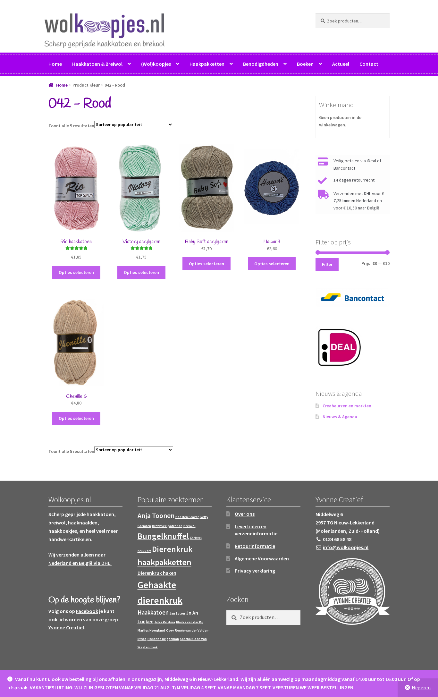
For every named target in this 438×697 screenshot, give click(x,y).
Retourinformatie (255, 546)
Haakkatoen (153, 612)
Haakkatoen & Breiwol (97, 64)
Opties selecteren (76, 272)
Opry (170, 630)
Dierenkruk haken (157, 573)
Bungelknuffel (163, 536)
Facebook (87, 611)
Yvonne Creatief (66, 627)
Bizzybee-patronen (167, 526)
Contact (368, 64)
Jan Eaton (177, 613)
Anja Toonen (156, 515)
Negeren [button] (421, 687)
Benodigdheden (260, 64)
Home (55, 64)
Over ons (245, 514)
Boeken (305, 64)
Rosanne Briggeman (163, 639)
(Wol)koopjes (156, 64)
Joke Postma (165, 622)
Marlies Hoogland (151, 630)
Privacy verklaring (255, 570)
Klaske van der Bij (189, 622)
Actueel (340, 64)
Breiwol (189, 526)
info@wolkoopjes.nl (345, 547)
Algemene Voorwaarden (262, 558)
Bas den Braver (187, 517)
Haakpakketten (207, 64)
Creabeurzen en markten (347, 406)
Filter (327, 264)
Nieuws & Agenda (340, 417)
